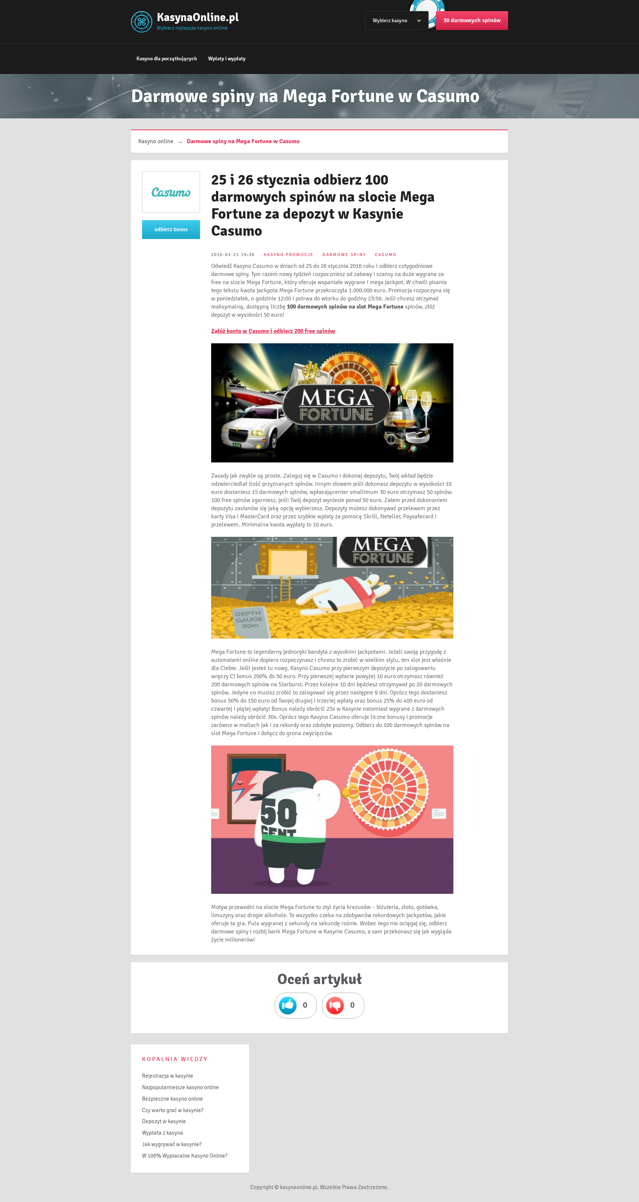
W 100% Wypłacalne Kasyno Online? (184, 1155)
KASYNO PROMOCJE (289, 254)
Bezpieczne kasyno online (172, 1098)
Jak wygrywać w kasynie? (172, 1144)
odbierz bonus (171, 229)
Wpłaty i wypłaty (227, 58)
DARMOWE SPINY (344, 254)
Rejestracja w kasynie (167, 1076)
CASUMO (386, 254)
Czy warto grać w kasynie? (172, 1110)
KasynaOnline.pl (198, 17)
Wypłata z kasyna (162, 1132)
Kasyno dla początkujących (166, 58)
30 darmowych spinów (472, 20)
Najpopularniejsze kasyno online (180, 1087)
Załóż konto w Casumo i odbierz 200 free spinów (273, 331)
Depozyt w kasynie (164, 1121)
